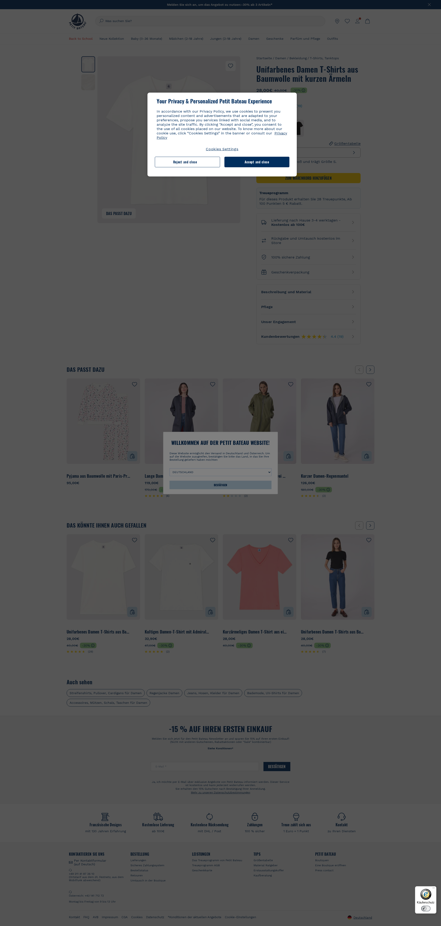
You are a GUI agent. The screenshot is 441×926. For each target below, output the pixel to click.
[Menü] (433, 889)
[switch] (425, 908)
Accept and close (257, 161)
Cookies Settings (222, 149)
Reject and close (185, 161)
